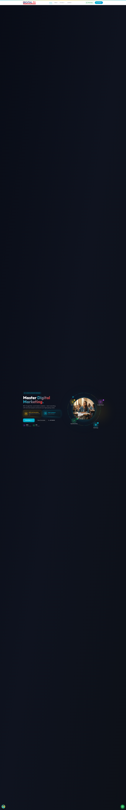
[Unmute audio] (3, 806)
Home (50, 2)
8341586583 (52, 420)
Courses (62, 2)
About (55, 2)
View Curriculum (41, 420)
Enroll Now (28, 420)
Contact (69, 2)
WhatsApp (90, 2)
